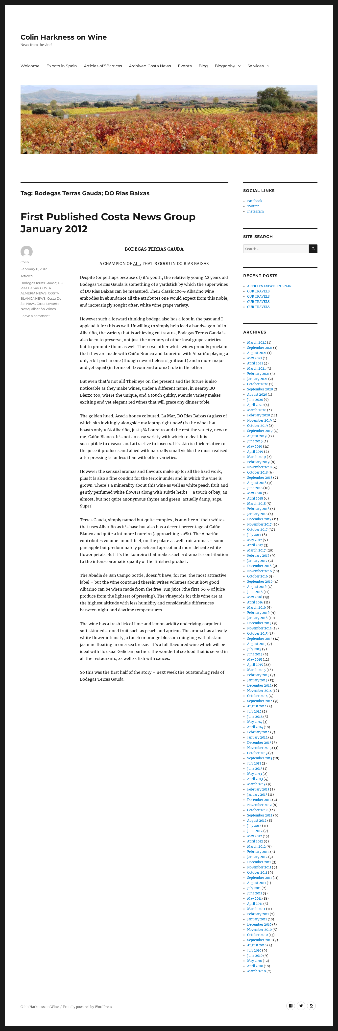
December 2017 (259, 519)
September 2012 (259, 815)
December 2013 (259, 743)
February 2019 (258, 462)
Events (185, 66)
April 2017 (255, 545)
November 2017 (259, 524)
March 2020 (256, 410)
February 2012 (258, 852)
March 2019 (256, 457)
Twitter (253, 206)
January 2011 (257, 919)
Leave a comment (35, 316)
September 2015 (259, 639)
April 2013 (255, 779)
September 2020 (260, 389)
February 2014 (258, 732)
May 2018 (254, 493)
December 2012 (259, 800)
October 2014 (257, 696)
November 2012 (259, 805)
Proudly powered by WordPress (87, 1007)
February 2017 (258, 555)
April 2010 (255, 966)
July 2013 (254, 763)
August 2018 (256, 483)
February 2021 (258, 374)
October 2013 (257, 753)
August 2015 (256, 644)
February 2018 (258, 509)
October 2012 (257, 810)
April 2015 (255, 665)
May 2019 (254, 446)
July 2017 (254, 535)
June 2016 (255, 592)
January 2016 (257, 618)
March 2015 (256, 670)
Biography (225, 66)
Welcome (30, 66)
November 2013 (259, 748)
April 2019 (255, 452)
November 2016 (259, 571)
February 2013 (258, 789)
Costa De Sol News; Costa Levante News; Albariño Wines (41, 303)
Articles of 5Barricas (103, 66)
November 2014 (259, 691)
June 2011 (254, 893)
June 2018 (255, 488)
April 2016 (255, 602)
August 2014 (256, 706)
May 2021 (254, 358)
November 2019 (259, 420)
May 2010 (254, 961)
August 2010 (256, 945)
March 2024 (256, 342)
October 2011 (257, 872)
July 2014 (254, 711)
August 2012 (256, 820)
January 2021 (257, 379)
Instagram (255, 211)
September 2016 (260, 581)
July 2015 (254, 649)
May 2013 (254, 774)
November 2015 (259, 628)
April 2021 (255, 363)
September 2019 (260, 431)
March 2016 (256, 607)
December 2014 (259, 685)
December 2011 (259, 862)
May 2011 (254, 898)
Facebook (254, 201)
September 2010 (259, 940)
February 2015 (258, 675)
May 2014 (254, 722)
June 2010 (255, 956)
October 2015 (257, 633)
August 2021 (256, 353)
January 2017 (257, 561)
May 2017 (254, 540)
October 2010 (257, 935)
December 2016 (259, 566)
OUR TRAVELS (258, 291)
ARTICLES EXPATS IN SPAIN (269, 286)
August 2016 (257, 587)
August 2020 (257, 394)
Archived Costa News (150, 66)
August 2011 (256, 883)
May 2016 (254, 597)
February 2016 (258, 613)
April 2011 (255, 904)
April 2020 (255, 405)
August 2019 (257, 436)
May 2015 (254, 659)
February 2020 (258, 415)
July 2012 (254, 826)
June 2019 (255, 441)
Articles (26, 276)
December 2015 (259, 623)
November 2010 (259, 930)
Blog (203, 66)
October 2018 (257, 472)
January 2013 (257, 794)
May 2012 (254, 836)
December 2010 (259, 924)
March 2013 (256, 784)
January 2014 (257, 737)
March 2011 (256, 909)
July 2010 (254, 950)
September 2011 (259, 878)
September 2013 (259, 758)
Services (255, 66)
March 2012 (256, 846)
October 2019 (257, 426)
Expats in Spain (62, 66)
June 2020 (255, 400)
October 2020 (257, 384)
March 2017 (256, 550)
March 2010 (256, 971)
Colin (25, 262)
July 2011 (254, 888)
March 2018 (256, 504)
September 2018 (259, 478)
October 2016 (257, 576)
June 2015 (255, 654)
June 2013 (254, 769)
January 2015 (257, 680)
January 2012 (257, 857)
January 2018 (257, 514)
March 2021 (256, 368)
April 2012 (255, 841)
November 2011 (259, 867)
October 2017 (257, 529)
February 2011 (258, 914)
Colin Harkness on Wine (64, 37)
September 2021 (259, 348)
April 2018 (255, 498)
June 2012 (255, 831)
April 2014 (255, 727)
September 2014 (259, 701)
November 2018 (259, 467)
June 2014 (255, 717)
